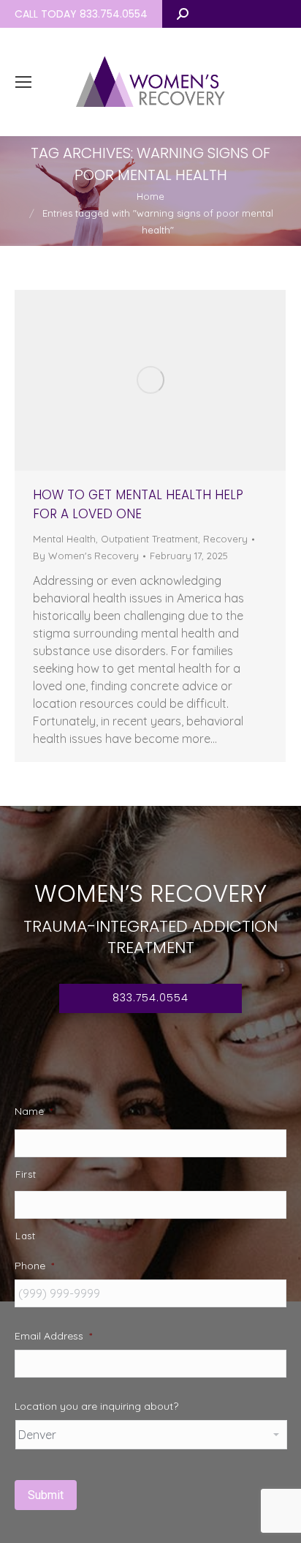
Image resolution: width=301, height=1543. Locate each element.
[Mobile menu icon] (23, 82)
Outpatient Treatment (149, 539)
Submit (46, 1495)
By (86, 555)
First (25, 1174)
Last (25, 1235)
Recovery (225, 539)
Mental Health (64, 539)
